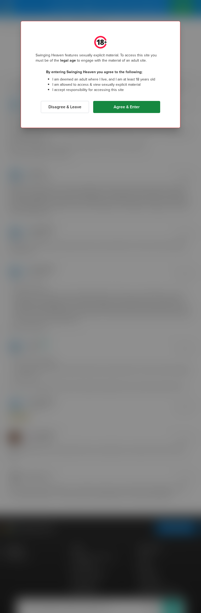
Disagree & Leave (64, 107)
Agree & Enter (127, 107)
